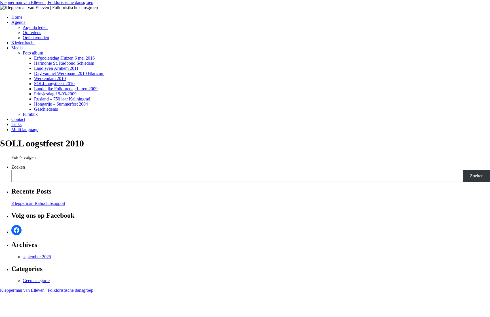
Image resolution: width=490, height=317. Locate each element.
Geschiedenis (46, 109)
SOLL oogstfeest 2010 (54, 83)
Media (17, 47)
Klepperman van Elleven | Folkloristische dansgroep (46, 2)
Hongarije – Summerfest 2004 (61, 104)
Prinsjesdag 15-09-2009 (55, 93)
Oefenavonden (36, 37)
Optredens (32, 32)
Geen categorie (36, 280)
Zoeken (18, 167)
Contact (18, 119)
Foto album (33, 53)
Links (16, 124)
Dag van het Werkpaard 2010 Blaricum (69, 73)
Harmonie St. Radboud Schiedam (64, 63)
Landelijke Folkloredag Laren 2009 (66, 88)
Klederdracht (23, 42)
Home (16, 17)
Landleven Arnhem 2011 (56, 68)
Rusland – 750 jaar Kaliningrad (62, 98)
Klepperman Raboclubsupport (38, 203)
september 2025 (37, 256)
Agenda (18, 22)
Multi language (24, 129)
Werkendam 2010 (50, 78)
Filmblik (30, 114)
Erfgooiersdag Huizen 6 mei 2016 (64, 58)
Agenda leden (35, 27)
